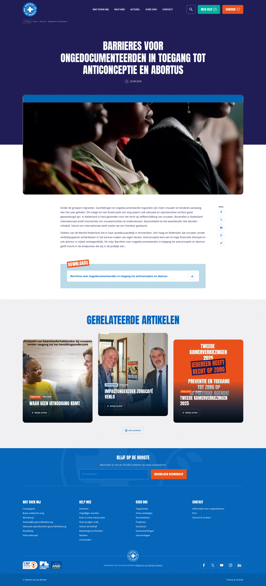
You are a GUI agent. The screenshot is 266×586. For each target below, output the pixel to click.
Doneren (84, 508)
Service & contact (201, 517)
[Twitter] (221, 219)
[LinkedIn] (221, 227)
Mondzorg (28, 517)
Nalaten (83, 535)
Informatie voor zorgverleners (208, 508)
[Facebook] (221, 212)
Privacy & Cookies (235, 579)
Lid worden (85, 539)
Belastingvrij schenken (91, 530)
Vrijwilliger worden (89, 513)
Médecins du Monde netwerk (149, 565)
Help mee (119, 9)
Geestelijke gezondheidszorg (38, 522)
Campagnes (29, 508)
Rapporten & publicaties (57, 21)
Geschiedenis (143, 517)
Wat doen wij (101, 9)
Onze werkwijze (144, 513)
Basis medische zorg (33, 513)
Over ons (151, 9)
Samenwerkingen (145, 530)
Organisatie (142, 508)
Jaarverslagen (143, 535)
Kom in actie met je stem (92, 517)
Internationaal (30, 535)
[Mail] (221, 235)
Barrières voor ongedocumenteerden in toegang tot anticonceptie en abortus (118, 276)
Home (35, 21)
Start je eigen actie (89, 522)
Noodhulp (28, 530)
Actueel (135, 9)
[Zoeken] (191, 9)
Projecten (141, 522)
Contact (167, 9)
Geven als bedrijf (88, 526)
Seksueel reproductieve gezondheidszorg (44, 526)
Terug (28, 21)
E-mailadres (90, 474)
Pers (194, 513)
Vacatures (141, 526)
